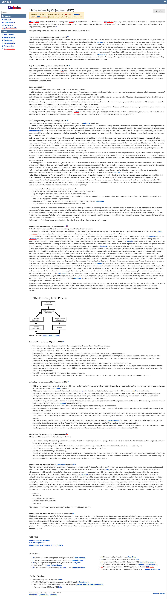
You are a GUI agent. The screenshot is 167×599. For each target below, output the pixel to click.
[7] (63, 341)
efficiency (33, 239)
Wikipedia (150, 567)
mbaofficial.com (79, 568)
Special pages (8, 40)
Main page (7, 19)
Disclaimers (53, 594)
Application (61, 465)
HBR (60, 580)
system (76, 112)
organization (108, 22)
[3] (69, 65)
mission (159, 231)
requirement (62, 273)
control (58, 388)
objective (86, 123)
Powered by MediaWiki (159, 593)
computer (102, 54)
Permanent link (9, 46)
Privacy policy (33, 594)
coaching (77, 278)
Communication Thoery (51, 335)
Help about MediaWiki (9, 28)
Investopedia (80, 558)
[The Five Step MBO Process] (48, 315)
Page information (9, 49)
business (98, 263)
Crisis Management (36, 543)
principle (130, 241)
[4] (43, 86)
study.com (77, 563)
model (71, 22)
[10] (74, 464)
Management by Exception (39, 540)
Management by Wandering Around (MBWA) (46, 545)
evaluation (100, 201)
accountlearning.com (148, 562)
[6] (67, 226)
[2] (68, 36)
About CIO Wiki (44, 594)
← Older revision (41, 17)
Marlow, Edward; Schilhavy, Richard (89, 584)
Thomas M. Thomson (152, 569)
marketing (84, 474)
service (38, 131)
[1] (56, 26)
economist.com (77, 560)
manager (100, 42)
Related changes (9, 37)
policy (107, 469)
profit (84, 391)
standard (63, 403)
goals (62, 71)
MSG (137, 559)
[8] (68, 381)
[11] (73, 513)
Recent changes (9, 22)
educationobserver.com (148, 564)
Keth (60, 587)
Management (34, 22)
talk (70, 14)
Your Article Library (54, 565)
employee (153, 236)
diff (33, 17)
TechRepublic (84, 582)
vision (35, 234)
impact (133, 391)
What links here (9, 35)
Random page (8, 25)
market (32, 131)
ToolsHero (132, 557)
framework (117, 172)
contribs (76, 14)
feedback (103, 246)
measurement (113, 420)
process (63, 568)
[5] (67, 120)
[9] (67, 434)
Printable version (9, 43)
